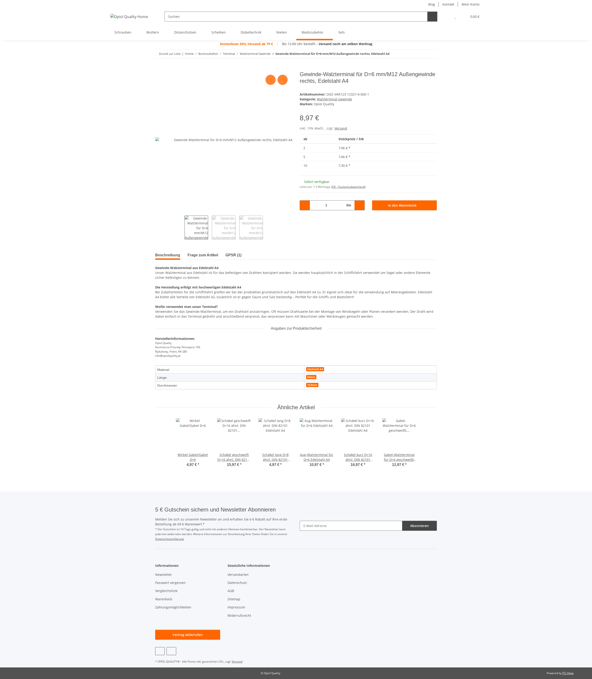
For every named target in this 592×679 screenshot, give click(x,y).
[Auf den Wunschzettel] (283, 80)
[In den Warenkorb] (159, 68)
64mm (311, 377)
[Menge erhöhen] (359, 205)
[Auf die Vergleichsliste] (270, 80)
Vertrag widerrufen (188, 634)
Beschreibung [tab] (167, 255)
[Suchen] (432, 17)
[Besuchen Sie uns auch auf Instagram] (171, 651)
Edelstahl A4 (315, 369)
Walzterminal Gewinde (334, 99)
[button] (446, 17)
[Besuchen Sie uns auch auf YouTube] (160, 651)
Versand (340, 128)
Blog (431, 4)
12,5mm (312, 385)
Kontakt (448, 4)
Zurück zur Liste (170, 54)
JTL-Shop (568, 673)
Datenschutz (237, 582)
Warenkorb (163, 599)
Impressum (236, 607)
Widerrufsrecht (239, 615)
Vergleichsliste (166, 591)
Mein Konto (470, 4)
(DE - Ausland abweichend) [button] (348, 187)
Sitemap (234, 599)
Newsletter (163, 574)
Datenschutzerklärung (169, 539)
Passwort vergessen (170, 582)
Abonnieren (419, 526)
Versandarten (238, 574)
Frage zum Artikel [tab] (203, 255)
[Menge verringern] (305, 205)
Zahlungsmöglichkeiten (173, 607)
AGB (231, 591)
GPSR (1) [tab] (233, 255)
